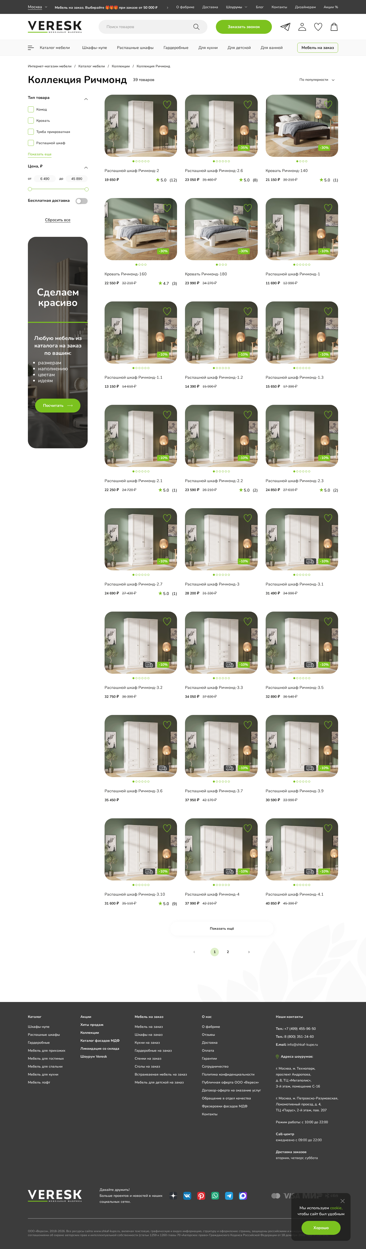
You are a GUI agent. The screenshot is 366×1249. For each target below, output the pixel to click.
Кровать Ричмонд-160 (126, 274)
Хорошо (321, 1228)
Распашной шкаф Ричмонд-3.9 (295, 791)
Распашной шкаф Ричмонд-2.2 (214, 481)
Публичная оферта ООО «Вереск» (230, 1082)
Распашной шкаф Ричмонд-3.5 (295, 687)
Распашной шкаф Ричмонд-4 (212, 894)
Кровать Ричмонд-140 (287, 170)
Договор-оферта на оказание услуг (231, 1090)
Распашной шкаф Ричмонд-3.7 (214, 791)
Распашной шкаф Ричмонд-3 (212, 584)
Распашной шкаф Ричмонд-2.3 (295, 481)
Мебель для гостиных (46, 1058)
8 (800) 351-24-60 (299, 1036)
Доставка (210, 7)
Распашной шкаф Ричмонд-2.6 (214, 170)
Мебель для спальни (45, 1066)
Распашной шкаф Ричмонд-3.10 (135, 894)
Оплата (208, 1050)
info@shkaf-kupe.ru (302, 1044)
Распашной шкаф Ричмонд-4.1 (295, 894)
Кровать (43, 120)
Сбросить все (57, 220)
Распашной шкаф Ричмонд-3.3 (214, 687)
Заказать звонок (244, 27)
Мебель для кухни (43, 1074)
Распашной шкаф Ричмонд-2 (132, 170)
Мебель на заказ (149, 1026)
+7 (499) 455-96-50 (300, 1028)
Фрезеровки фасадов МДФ (224, 1106)
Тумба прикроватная (53, 131)
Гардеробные (39, 1042)
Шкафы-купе (39, 1026)
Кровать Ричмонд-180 (206, 274)
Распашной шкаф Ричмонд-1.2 (214, 377)
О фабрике (185, 7)
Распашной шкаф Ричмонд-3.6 (134, 791)
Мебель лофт (39, 1082)
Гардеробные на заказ (153, 1050)
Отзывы (208, 1034)
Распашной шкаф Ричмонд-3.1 (295, 584)
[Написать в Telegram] (285, 27)
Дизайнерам (305, 7)
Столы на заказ (147, 1066)
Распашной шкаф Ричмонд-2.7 (134, 584)
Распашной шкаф (50, 143)
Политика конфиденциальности (228, 1074)
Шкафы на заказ (149, 1034)
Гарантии (209, 1058)
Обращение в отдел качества (226, 1098)
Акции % (331, 7)
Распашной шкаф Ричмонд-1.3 (295, 377)
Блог (260, 7)
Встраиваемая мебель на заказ (161, 1074)
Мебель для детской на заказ (159, 1082)
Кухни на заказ (147, 1042)
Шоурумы (234, 7)
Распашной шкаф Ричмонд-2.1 (134, 481)
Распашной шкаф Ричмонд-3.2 (134, 687)
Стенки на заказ (148, 1058)
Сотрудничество (215, 1066)
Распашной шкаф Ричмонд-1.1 (134, 377)
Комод (41, 109)
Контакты (279, 7)
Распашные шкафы (44, 1034)
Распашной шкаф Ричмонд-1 (293, 274)
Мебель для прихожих (46, 1050)
